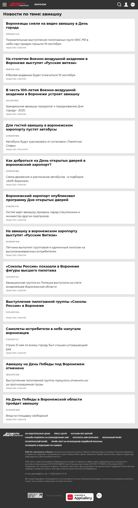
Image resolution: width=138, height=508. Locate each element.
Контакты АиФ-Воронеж (85, 437)
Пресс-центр (60, 434)
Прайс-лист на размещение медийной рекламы (76, 441)
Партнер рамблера (54, 496)
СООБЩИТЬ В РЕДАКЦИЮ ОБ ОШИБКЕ (43, 445)
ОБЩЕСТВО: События (16, 48)
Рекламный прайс (112, 437)
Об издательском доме (37, 434)
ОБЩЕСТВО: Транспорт (17, 149)
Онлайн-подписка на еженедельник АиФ (47, 437)
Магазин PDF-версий (81, 434)
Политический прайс (36, 441)
